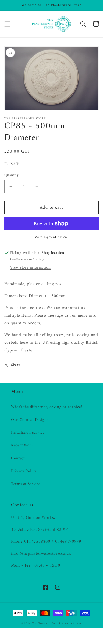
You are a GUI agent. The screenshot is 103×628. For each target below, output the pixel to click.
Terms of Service (25, 484)
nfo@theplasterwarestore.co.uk (41, 553)
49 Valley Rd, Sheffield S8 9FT (41, 530)
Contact (17, 458)
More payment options (51, 237)
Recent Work (22, 445)
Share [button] (16, 365)
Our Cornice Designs (29, 419)
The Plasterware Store (45, 623)
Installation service (27, 432)
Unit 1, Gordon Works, (33, 518)
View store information (30, 267)
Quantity (11, 175)
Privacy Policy (24, 471)
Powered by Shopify (70, 623)
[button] (7, 24)
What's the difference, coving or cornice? (46, 406)
